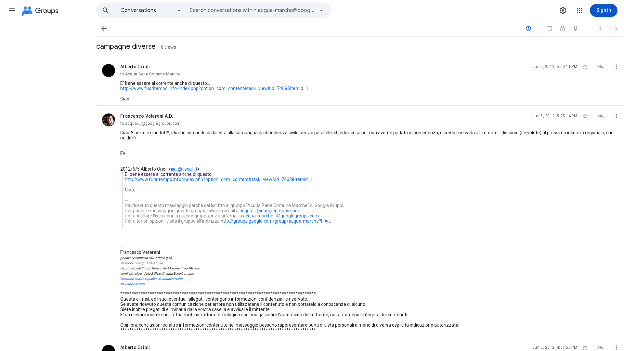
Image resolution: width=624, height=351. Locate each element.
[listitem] (360, 81)
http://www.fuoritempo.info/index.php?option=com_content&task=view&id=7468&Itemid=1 (214, 88)
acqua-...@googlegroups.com (269, 210)
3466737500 (135, 284)
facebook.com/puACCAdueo (141, 263)
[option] (151, 10)
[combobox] (252, 10)
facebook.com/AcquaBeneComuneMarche (151, 278)
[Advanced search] (321, 10)
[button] (12, 10)
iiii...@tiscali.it (184, 169)
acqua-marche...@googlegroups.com (281, 215)
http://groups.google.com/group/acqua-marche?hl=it (275, 221)
